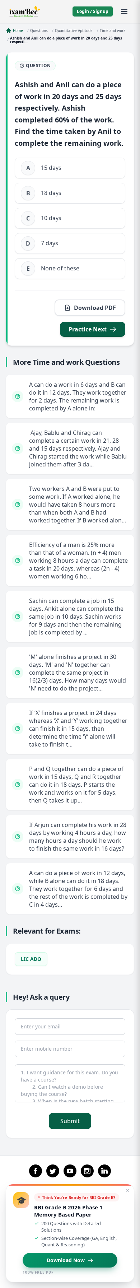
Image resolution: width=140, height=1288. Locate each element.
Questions (39, 30)
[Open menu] (124, 11)
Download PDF (95, 308)
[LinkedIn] (104, 1170)
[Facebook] (35, 1170)
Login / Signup (92, 11)
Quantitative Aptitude (74, 30)
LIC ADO (31, 958)
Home (18, 30)
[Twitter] (52, 1170)
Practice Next (88, 329)
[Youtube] (70, 1170)
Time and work (112, 30)
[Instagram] (87, 1170)
